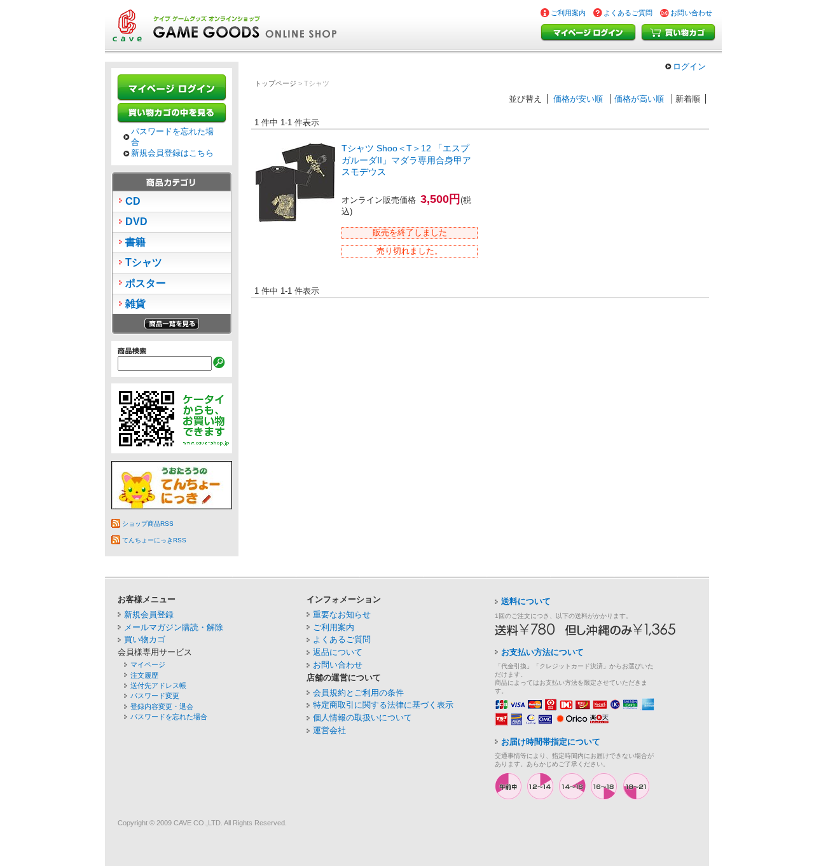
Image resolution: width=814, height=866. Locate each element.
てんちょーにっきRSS (154, 540)
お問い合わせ (691, 13)
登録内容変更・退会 (161, 706)
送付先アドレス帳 (158, 685)
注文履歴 (144, 675)
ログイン (689, 66)
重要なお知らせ (342, 614)
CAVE (182, 823)
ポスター (145, 283)
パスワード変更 (154, 695)
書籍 (135, 242)
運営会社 (329, 730)
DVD (136, 221)
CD (133, 201)
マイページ (147, 664)
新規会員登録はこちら (172, 153)
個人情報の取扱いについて (362, 717)
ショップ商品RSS (148, 523)
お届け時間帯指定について (550, 741)
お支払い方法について (542, 652)
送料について (526, 601)
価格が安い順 (578, 99)
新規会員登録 (149, 614)
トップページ (275, 83)
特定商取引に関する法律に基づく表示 (383, 705)
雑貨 (135, 303)
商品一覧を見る (172, 324)
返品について (337, 652)
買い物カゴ (678, 33)
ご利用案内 (568, 13)
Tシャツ (143, 262)
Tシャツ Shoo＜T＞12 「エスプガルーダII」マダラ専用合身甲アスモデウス (406, 160)
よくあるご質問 (628, 13)
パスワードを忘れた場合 (172, 137)
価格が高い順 (639, 99)
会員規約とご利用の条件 (358, 693)
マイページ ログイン (591, 33)
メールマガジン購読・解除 (173, 627)
